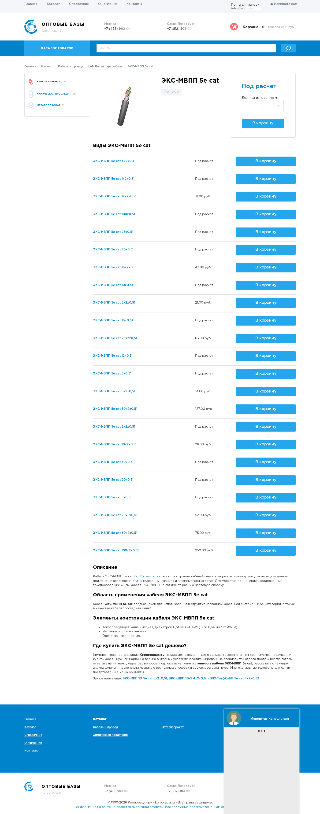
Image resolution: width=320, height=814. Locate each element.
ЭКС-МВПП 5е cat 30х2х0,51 (115, 533)
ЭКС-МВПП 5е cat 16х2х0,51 (115, 267)
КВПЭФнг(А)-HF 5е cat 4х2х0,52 (233, 678)
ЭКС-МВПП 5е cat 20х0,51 (113, 480)
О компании (107, 4)
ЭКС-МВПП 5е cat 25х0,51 (113, 232)
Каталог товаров (57, 48)
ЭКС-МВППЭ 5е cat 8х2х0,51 (145, 678)
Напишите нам (285, 4)
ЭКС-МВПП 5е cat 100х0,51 (114, 214)
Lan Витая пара (146, 576)
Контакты (134, 4)
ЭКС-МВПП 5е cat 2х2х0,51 (114, 426)
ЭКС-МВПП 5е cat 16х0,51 (113, 320)
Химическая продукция (110, 735)
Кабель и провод (70, 66)
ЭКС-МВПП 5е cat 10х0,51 (113, 285)
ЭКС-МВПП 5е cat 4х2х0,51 (114, 161)
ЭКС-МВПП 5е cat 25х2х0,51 (115, 338)
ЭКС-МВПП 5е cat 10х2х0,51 (115, 444)
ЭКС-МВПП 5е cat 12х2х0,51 (114, 196)
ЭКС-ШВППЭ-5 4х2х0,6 (187, 678)
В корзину (262, 123)
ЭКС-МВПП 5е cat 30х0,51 (113, 249)
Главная (30, 4)
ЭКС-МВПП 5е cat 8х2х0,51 (114, 302)
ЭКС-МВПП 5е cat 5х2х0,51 (114, 391)
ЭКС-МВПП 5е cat (140, 66)
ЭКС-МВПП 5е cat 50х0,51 (113, 462)
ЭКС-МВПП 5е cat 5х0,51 (112, 497)
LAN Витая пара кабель (105, 66)
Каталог (53, 4)
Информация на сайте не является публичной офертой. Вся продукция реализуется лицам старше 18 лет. (160, 807)
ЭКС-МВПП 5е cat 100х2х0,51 (116, 550)
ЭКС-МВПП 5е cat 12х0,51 (113, 356)
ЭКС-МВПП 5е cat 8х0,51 (112, 373)
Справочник (79, 4)
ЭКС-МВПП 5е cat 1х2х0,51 (113, 179)
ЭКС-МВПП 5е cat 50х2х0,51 (115, 409)
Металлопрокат (172, 727)
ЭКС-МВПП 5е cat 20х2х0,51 (115, 515)
